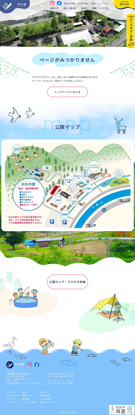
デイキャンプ (11, 402)
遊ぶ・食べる (69, 8)
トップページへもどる (67, 92)
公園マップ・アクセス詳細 (67, 282)
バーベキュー (11, 399)
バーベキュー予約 (29, 402)
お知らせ (54, 8)
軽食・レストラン (100, 8)
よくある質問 (82, 3)
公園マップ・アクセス (100, 3)
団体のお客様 (69, 3)
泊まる (84, 8)
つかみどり (10, 392)
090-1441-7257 (59, 383)
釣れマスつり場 (12, 395)
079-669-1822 (17, 376)
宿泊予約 (25, 399)
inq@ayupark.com (21, 378)
